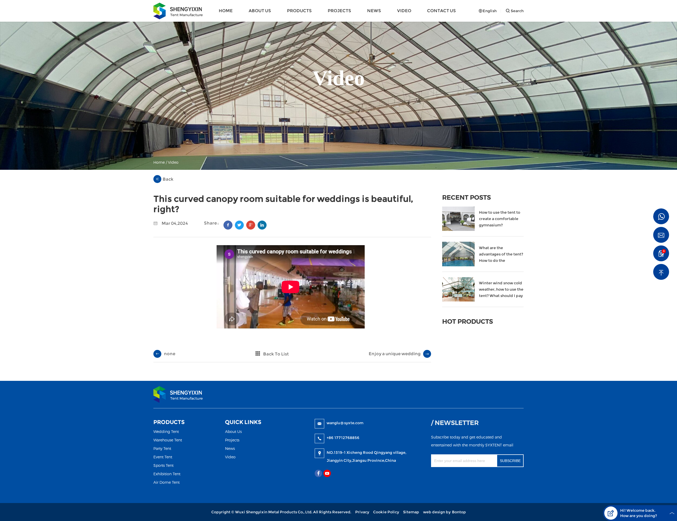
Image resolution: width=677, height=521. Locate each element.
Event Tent (162, 457)
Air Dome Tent (166, 482)
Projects (339, 10)
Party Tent (162, 448)
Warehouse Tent (167, 440)
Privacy (362, 512)
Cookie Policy (386, 512)
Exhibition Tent (166, 474)
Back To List (276, 354)
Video (404, 10)
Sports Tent (163, 465)
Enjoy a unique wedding (394, 353)
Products (299, 10)
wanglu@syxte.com (345, 423)
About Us (260, 10)
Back (168, 179)
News (374, 10)
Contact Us (441, 10)
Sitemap (411, 512)
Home (226, 10)
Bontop (459, 512)
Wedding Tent (166, 431)
